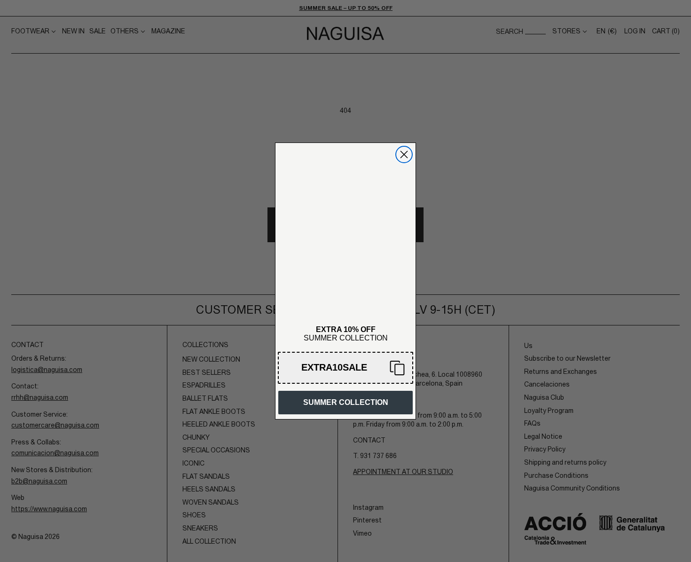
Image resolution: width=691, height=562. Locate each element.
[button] (345, 368)
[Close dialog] (404, 154)
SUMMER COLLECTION (345, 402)
